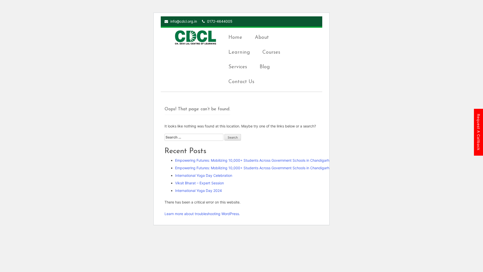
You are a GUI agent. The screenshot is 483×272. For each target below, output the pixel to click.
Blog (265, 67)
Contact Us (241, 81)
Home (235, 37)
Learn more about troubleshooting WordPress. (202, 214)
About (262, 37)
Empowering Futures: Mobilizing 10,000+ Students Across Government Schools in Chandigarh (252, 160)
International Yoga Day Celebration (203, 175)
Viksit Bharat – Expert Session (199, 183)
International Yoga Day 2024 (198, 190)
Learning (239, 52)
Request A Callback (478, 132)
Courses (271, 52)
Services (237, 67)
